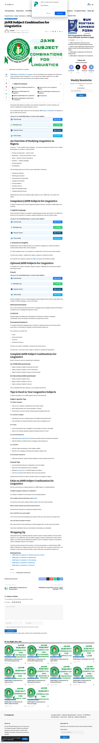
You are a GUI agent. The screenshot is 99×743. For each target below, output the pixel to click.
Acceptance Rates (56, 715)
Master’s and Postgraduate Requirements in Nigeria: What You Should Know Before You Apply (81, 48)
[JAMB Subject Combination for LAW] (83, 651)
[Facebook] (5, 4)
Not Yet (48, 13)
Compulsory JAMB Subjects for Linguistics (21, 92)
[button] (25, 739)
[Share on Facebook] (51, 31)
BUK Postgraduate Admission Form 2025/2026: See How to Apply (81, 36)
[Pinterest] (9, 4)
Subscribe (60, 13)
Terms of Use (10, 739)
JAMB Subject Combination (23, 572)
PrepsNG (12, 30)
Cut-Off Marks (86, 715)
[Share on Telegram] (62, 31)
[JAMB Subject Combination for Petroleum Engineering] (15, 651)
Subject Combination (11, 18)
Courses (79, 715)
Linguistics (13, 147)
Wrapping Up (43, 95)
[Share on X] (53, 31)
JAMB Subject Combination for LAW (83, 659)
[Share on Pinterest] (55, 31)
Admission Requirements (69, 715)
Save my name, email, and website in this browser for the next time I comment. (22, 627)
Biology (35, 498)
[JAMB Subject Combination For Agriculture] (61, 651)
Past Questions (55, 717)
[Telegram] (13, 4)
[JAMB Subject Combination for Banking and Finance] (38, 672)
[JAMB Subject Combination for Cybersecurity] (15, 672)
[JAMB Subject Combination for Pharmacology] (38, 693)
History (12, 308)
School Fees (63, 717)
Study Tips (71, 717)
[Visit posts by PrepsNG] (7, 31)
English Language (37, 259)
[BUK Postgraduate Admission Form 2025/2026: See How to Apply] (81, 26)
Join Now (58, 119)
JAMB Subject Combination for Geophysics (81, 55)
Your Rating (7, 602)
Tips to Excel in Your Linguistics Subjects (47, 88)
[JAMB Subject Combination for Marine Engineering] (83, 672)
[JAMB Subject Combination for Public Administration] (15, 693)
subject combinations (49, 111)
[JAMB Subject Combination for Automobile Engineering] (38, 651)
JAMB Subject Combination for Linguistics (21, 74)
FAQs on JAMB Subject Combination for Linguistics (49, 92)
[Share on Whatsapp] (58, 31)
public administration (23, 438)
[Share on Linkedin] (60, 31)
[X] (7, 4)
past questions (20, 470)
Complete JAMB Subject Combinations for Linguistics (23, 99)
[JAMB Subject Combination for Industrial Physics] (61, 672)
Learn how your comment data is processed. (36, 633)
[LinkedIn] (11, 4)
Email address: (81, 88)
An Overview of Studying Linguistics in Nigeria (23, 88)
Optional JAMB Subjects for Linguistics (23, 95)
